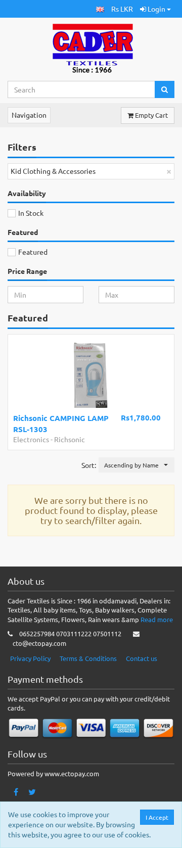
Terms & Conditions (88, 658)
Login (156, 8)
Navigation (29, 114)
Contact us (141, 658)
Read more (157, 619)
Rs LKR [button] (122, 8)
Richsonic (69, 439)
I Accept (157, 817)
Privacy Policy (30, 658)
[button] (100, 9)
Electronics (31, 439)
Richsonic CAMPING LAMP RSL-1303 (61, 423)
